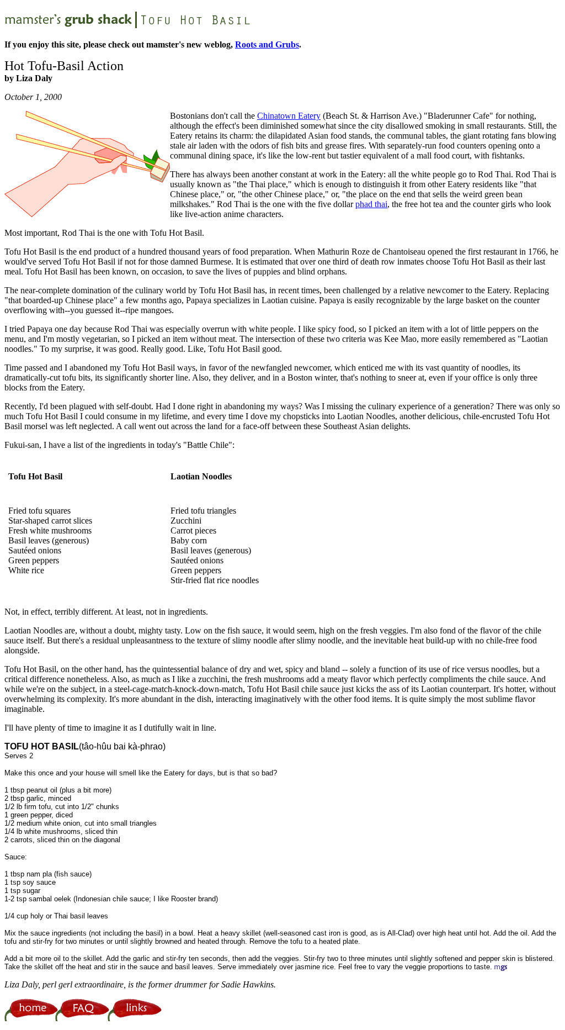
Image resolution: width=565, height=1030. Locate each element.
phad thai (371, 204)
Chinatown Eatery (289, 115)
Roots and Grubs (267, 44)
